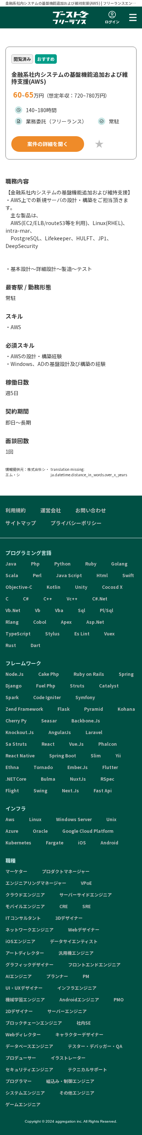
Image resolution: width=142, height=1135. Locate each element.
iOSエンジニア (20, 941)
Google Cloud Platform (88, 831)
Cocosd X (112, 587)
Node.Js (14, 674)
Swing (40, 790)
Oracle (40, 831)
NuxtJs (78, 779)
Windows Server (74, 819)
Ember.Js (77, 767)
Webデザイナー (83, 929)
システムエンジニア (25, 1092)
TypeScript (18, 633)
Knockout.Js (19, 732)
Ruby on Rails (89, 674)
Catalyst (109, 685)
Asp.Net (95, 622)
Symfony (85, 697)
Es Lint (82, 633)
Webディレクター (23, 1034)
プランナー (57, 976)
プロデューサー (20, 1058)
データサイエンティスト (74, 941)
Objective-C (18, 587)
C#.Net (99, 598)
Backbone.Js (85, 720)
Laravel (94, 732)
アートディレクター (24, 953)
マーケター (16, 871)
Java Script (69, 575)
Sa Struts (16, 744)
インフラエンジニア (76, 988)
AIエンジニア (18, 976)
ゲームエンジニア (22, 1104)
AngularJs (59, 732)
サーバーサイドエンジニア (85, 894)
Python (62, 563)
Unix (111, 819)
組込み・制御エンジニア (70, 1081)
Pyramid (93, 709)
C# (26, 598)
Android (109, 842)
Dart (35, 645)
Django (13, 685)
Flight (12, 790)
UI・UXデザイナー (24, 988)
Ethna (12, 767)
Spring (126, 674)
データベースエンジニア (29, 1046)
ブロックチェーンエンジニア (33, 1023)
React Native (20, 755)
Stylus (52, 633)
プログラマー (18, 1081)
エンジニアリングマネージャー (35, 883)
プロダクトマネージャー (66, 871)
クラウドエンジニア (25, 894)
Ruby (90, 563)
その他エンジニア (76, 1092)
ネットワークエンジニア (29, 929)
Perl (37, 575)
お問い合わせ (90, 510)
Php (35, 563)
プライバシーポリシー (76, 523)
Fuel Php (45, 685)
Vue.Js (76, 744)
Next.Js (70, 790)
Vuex (109, 633)
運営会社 (50, 510)
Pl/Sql (106, 610)
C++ (47, 598)
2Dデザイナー (19, 1011)
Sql (81, 610)
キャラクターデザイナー (79, 1034)
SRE (86, 906)
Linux (35, 819)
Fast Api (103, 790)
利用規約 (15, 510)
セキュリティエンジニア (29, 1069)
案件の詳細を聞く (47, 143)
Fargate (54, 842)
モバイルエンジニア (25, 906)
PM (86, 976)
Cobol (39, 622)
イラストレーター (68, 1058)
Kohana (126, 709)
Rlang (12, 622)
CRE (63, 906)
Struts (77, 685)
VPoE (86, 883)
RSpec (107, 779)
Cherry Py (16, 720)
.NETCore (15, 779)
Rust (10, 645)
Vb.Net (12, 610)
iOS (82, 842)
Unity (81, 587)
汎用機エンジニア (76, 953)
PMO (119, 999)
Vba (59, 610)
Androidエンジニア (79, 999)
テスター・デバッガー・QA (95, 1046)
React (48, 744)
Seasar (49, 720)
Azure (11, 831)
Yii (118, 755)
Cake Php (48, 674)
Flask (64, 709)
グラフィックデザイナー (29, 964)
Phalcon (107, 744)
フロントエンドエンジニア (94, 964)
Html (102, 575)
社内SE (83, 1023)
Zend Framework (24, 709)
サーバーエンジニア (67, 1011)
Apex (66, 622)
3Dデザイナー (69, 918)
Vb (37, 610)
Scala (11, 575)
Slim (96, 755)
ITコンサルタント (23, 918)
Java (10, 563)
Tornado (43, 767)
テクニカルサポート (87, 1069)
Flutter (110, 767)
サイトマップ (20, 523)
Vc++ (72, 598)
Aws (10, 819)
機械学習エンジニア (25, 999)
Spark (12, 697)
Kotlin (53, 587)
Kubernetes (18, 842)
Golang (119, 563)
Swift (128, 575)
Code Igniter (47, 697)
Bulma (48, 779)
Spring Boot (62, 755)
